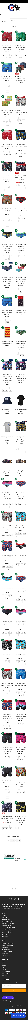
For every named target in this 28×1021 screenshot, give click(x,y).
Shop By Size (5, 973)
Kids (3, 967)
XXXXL (20, 57)
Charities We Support (8, 923)
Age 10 (11, 320)
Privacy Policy (6, 929)
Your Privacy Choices (8, 931)
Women (4, 965)
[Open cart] (25, 7)
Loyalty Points (6, 955)
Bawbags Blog (6, 919)
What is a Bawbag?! (7, 951)
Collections (5, 975)
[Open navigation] (2, 8)
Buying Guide (6, 949)
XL (4, 57)
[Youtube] (18, 899)
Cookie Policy (6, 935)
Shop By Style (6, 971)
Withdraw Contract (7, 933)
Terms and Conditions (8, 927)
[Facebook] (9, 899)
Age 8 (7, 320)
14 (19, 220)
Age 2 (3, 320)
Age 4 (7, 504)
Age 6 (11, 504)
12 (24, 218)
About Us (4, 917)
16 (8, 258)
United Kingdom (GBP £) (13, 1006)
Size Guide (5, 947)
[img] (9, 858)
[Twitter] (15, 899)
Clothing (4, 969)
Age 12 (7, 322)
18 (23, 355)
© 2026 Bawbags (7, 1001)
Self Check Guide (7, 921)
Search (4, 915)
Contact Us (5, 953)
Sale (3, 961)
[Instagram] (11, 899)
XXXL (10, 57)
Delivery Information (8, 943)
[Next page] (20, 840)
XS (3, 55)
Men (3, 963)
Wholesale (5, 936)
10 (8, 255)
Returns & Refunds (7, 945)
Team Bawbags (6, 925)
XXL (7, 57)
